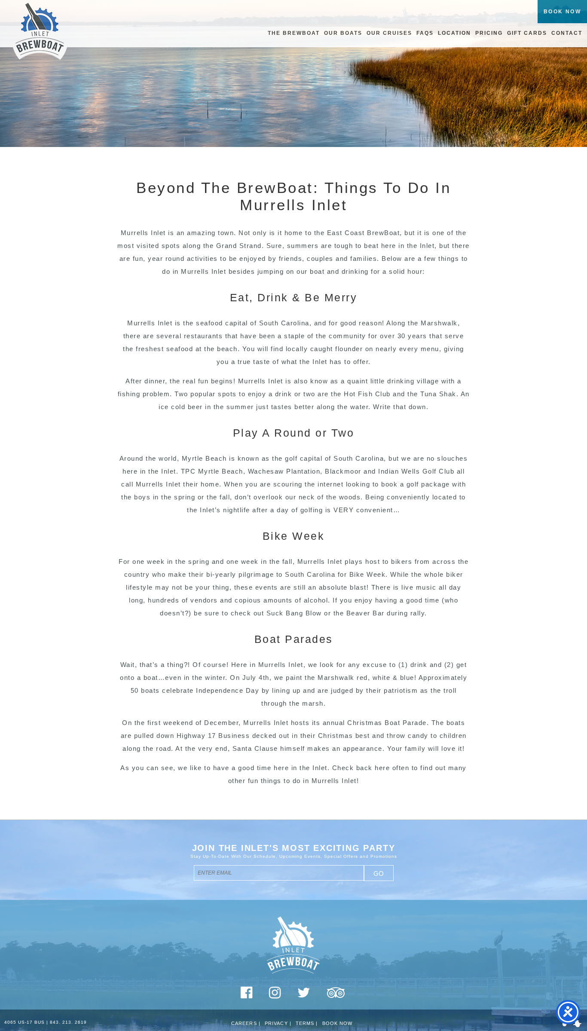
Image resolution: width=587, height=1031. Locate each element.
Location (454, 33)
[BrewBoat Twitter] (304, 995)
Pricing (489, 33)
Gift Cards (527, 33)
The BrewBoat (294, 33)
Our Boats (343, 33)
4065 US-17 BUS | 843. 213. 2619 (45, 1022)
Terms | (307, 1023)
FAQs (425, 33)
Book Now (337, 1023)
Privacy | (278, 1023)
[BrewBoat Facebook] (247, 995)
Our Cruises (389, 33)
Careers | (245, 1023)
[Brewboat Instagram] (275, 995)
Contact (566, 33)
